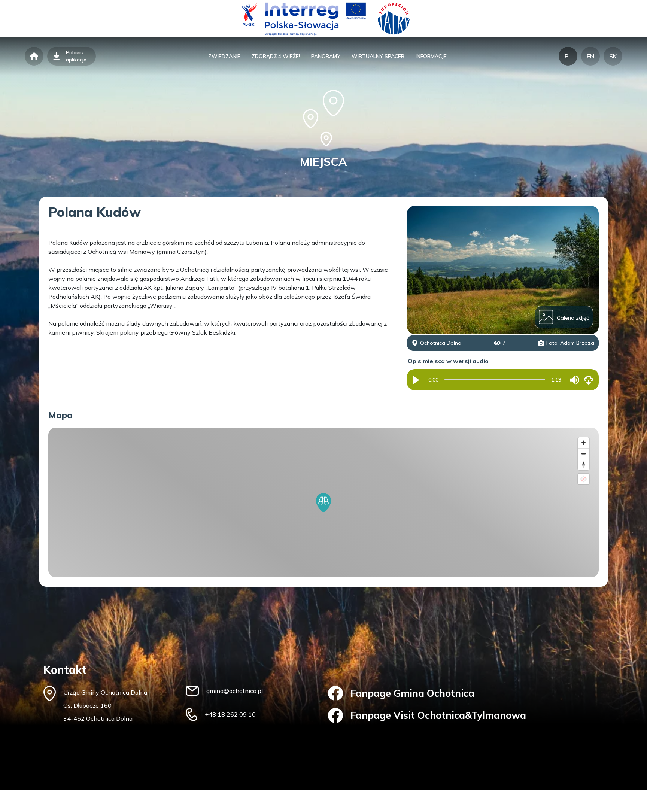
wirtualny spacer (378, 56)
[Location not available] (583, 479)
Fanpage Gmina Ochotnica (412, 693)
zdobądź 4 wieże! (276, 56)
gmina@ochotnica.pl (234, 691)
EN (591, 56)
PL (568, 56)
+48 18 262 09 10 (230, 714)
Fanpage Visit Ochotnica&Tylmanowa (438, 715)
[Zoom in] (583, 442)
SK (613, 56)
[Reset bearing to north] (583, 464)
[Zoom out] (583, 453)
